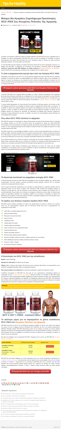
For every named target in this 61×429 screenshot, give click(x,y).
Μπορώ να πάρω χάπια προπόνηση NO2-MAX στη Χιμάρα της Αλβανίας (20, 406)
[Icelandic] (19, 384)
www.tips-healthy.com (10, 427)
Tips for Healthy (14, 3)
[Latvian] (41, 383)
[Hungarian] (43, 383)
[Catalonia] (16, 384)
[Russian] (3, 384)
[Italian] (11, 383)
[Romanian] (20, 383)
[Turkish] (27, 383)
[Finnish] (25, 383)
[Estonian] (36, 383)
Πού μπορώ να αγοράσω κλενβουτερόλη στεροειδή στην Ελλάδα (18, 414)
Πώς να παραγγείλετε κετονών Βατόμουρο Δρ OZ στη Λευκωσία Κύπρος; (20, 404)
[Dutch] (15, 383)
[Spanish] (8, 383)
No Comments (32, 25)
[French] (38, 383)
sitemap (30, 427)
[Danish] (34, 383)
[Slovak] (22, 383)
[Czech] (6, 383)
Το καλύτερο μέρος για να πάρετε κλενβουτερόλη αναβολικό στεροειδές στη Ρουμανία (23, 398)
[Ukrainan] (12, 384)
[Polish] (18, 383)
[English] (2, 383)
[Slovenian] (5, 384)
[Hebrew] (29, 383)
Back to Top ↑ (57, 427)
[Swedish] (7, 384)
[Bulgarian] (31, 383)
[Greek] (9, 384)
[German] (4, 383)
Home (2, 12)
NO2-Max (8, 12)
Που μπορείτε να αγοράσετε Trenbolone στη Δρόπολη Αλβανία (18, 416)
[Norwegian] (45, 383)
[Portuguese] (48, 383)
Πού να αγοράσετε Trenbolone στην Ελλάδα (13, 396)
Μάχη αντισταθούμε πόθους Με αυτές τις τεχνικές (14, 408)
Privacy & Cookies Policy (21, 427)
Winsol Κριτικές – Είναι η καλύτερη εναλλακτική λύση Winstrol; (18, 393)
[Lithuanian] (13, 383)
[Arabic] (14, 384)
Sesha (9, 25)
